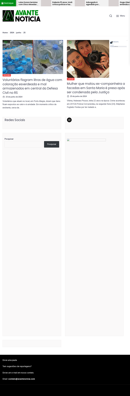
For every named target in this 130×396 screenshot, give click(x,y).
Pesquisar (9, 139)
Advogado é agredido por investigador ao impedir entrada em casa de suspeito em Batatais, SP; (88, 3)
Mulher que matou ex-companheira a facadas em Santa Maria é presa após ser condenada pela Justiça (96, 88)
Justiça (70, 79)
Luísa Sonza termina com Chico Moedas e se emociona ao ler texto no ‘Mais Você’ (21, 3)
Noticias (7, 75)
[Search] (111, 15)
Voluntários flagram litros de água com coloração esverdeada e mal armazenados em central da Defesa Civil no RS (32, 86)
